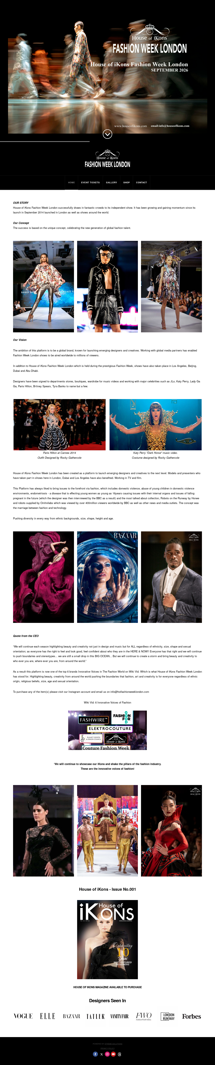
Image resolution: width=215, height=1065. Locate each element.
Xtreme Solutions (113, 1043)
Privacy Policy (108, 1048)
